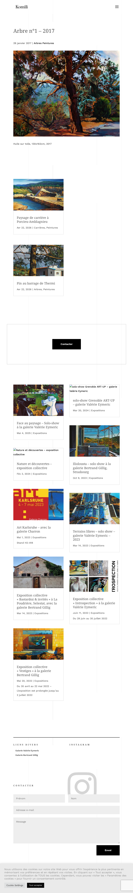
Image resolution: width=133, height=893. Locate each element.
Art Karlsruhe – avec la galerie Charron (34, 529)
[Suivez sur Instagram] (70, 774)
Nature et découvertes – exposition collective (34, 466)
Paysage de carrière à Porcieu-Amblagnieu (33, 219)
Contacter (67, 344)
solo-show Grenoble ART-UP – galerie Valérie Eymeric (94, 402)
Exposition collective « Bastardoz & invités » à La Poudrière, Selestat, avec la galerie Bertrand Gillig (37, 601)
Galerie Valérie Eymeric (27, 750)
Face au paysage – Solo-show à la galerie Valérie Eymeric (38, 425)
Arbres (38, 289)
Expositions (40, 433)
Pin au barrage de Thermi (36, 283)
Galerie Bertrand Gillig (26, 755)
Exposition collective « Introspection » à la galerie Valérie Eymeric (94, 603)
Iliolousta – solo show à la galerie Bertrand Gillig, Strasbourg (92, 468)
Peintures (52, 227)
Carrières (39, 227)
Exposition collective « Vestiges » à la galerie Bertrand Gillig (34, 671)
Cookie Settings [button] (14, 885)
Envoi (108, 850)
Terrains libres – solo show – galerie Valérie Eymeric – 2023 (94, 535)
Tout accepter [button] (35, 885)
